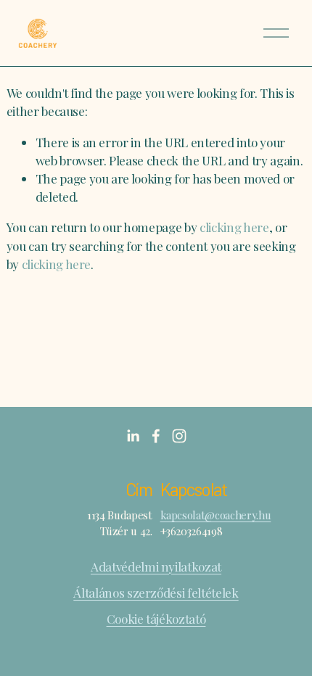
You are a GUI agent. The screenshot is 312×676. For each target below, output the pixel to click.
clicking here (234, 227)
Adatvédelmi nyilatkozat (156, 566)
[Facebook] (156, 436)
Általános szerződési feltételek (155, 593)
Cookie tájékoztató (156, 619)
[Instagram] (179, 436)
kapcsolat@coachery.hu (215, 515)
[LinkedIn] (133, 436)
